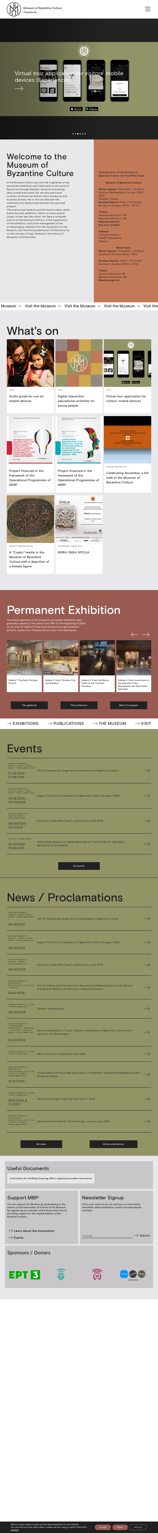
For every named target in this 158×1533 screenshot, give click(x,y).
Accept (102, 1527)
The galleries (29, 705)
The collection (79, 705)
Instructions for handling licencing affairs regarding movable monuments (51, 1178)
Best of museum (128, 705)
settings (15, 1530)
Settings (138, 1527)
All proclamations (113, 1144)
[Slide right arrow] (146, 634)
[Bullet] (73, 134)
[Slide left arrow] (134, 634)
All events (79, 865)
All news (41, 1144)
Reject (120, 1527)
